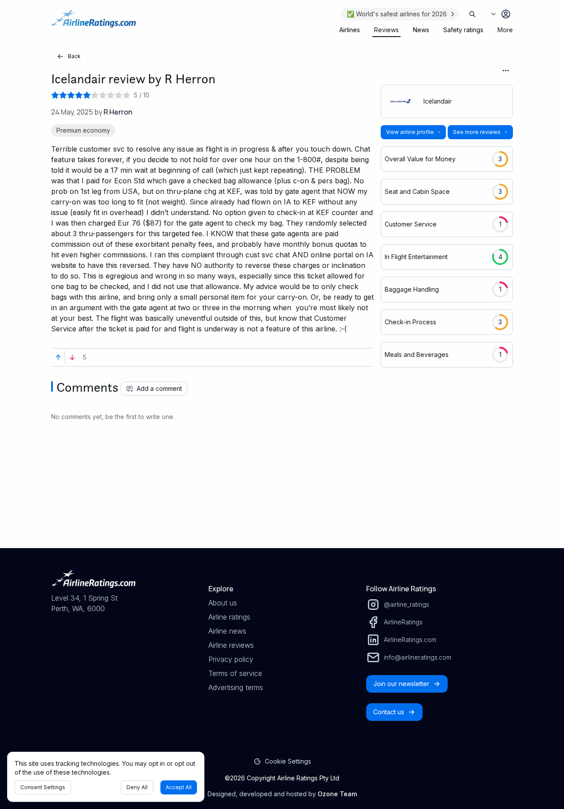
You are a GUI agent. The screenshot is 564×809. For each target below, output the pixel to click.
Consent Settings (42, 787)
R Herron (118, 112)
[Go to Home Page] (93, 23)
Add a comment (159, 388)
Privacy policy (230, 659)
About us (222, 602)
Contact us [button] (388, 712)
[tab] (349, 30)
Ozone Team (337, 794)
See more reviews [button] (477, 132)
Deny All (137, 787)
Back (74, 56)
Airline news (227, 631)
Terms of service (235, 673)
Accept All (179, 787)
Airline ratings (229, 616)
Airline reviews (231, 645)
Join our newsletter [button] (401, 683)
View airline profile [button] (410, 132)
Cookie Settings (288, 761)
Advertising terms (235, 687)
